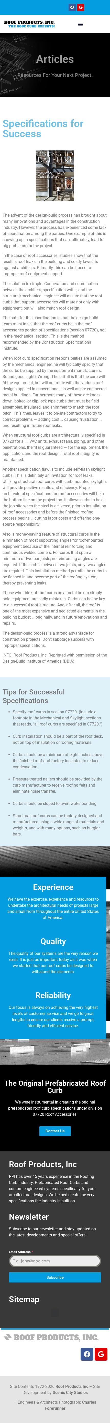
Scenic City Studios (70, 1392)
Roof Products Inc (72, 1386)
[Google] (80, 7)
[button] (80, 24)
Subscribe (55, 1277)
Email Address (21, 1252)
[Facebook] (72, 7)
